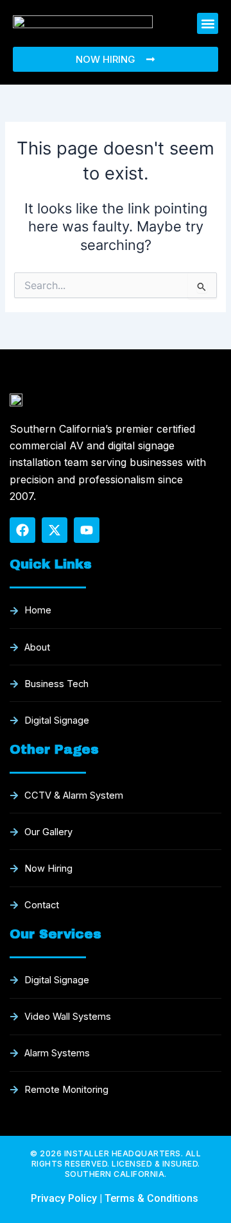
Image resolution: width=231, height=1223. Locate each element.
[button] (207, 23)
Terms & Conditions (153, 1198)
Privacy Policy (64, 1198)
